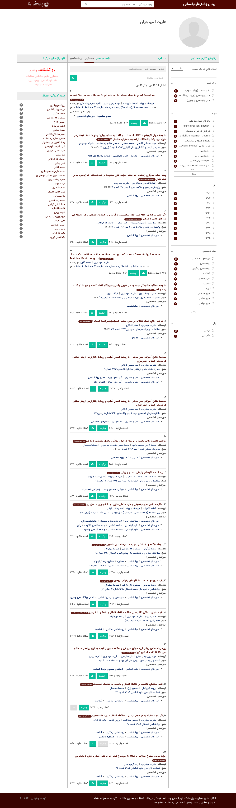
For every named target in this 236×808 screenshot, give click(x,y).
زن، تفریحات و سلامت (111, 521)
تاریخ (37, 80)
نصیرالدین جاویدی (96, 477)
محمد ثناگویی (149, 549)
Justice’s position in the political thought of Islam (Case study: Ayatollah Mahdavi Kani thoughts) (115, 256)
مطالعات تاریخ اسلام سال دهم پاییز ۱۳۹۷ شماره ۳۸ (135, 329)
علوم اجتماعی (131, 525)
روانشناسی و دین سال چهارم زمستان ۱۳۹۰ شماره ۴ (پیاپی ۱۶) (130, 589)
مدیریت (134, 457)
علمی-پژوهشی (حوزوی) (193, 100)
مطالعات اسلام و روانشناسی (193, 141)
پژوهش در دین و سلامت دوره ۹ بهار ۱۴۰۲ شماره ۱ (136, 187)
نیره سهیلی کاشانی (129, 365)
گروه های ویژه (115, 377)
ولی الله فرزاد (99, 720)
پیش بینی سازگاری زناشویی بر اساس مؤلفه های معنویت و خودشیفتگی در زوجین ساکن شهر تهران (119, 177)
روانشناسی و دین (193, 156)
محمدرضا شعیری (133, 477)
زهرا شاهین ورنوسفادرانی (144, 183)
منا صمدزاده (150, 477)
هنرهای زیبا (116, 422)
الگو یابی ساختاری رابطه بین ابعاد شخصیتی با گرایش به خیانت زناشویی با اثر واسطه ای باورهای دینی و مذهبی (119, 217)
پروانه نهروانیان (117, 616)
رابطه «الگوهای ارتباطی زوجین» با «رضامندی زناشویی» (127, 545)
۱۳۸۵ (193, 238)
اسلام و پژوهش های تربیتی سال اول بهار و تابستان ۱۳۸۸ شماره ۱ (128, 660)
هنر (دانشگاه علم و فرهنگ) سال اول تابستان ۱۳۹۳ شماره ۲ (132, 369)
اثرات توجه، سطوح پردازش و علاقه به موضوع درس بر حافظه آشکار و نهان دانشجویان (120, 757)
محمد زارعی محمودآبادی (144, 445)
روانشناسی (133, 489)
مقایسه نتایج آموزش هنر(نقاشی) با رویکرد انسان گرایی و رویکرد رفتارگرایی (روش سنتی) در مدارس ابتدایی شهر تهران (119, 403)
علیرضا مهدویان (147, 103)
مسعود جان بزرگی (131, 549)
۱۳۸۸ (193, 233)
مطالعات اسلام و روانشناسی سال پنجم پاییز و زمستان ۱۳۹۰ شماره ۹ (128, 553)
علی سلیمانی (127, 656)
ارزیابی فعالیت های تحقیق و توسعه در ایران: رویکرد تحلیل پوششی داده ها (120, 441)
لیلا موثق (152, 223)
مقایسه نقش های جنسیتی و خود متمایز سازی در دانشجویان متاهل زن (118, 504)
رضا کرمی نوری (131, 764)
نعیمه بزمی (94, 656)
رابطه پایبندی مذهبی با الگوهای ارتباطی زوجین (131, 581)
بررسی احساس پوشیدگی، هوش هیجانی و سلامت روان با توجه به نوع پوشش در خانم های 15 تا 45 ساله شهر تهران (120, 650)
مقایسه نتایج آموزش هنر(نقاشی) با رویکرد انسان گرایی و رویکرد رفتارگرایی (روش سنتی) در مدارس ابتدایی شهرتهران (119, 359)
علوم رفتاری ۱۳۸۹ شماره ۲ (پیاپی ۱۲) (142, 621)
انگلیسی (193, 336)
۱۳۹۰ (193, 223)
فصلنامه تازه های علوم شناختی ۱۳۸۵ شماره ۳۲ (138, 768)
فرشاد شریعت (130, 103)
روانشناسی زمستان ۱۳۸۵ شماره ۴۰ (143, 724)
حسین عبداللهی (130, 720)
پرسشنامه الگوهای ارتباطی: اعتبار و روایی (135, 472)
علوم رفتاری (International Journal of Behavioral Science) (192, 146)
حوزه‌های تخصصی (86, 116)
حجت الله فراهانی (105, 223)
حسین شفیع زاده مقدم (108, 143)
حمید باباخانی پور (147, 293)
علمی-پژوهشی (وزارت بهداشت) (193, 96)
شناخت (193, 274)
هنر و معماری (131, 377)
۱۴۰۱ (193, 203)
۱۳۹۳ (193, 213)
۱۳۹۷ (193, 208)
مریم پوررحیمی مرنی (146, 656)
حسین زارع (150, 616)
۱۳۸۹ (193, 228)
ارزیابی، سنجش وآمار (114, 489)
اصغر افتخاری (131, 325)
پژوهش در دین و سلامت (193, 131)
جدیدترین (89, 58)
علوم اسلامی (132, 669)
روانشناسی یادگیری (115, 629)
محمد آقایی (85, 262)
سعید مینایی (128, 143)
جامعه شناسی (115, 525)
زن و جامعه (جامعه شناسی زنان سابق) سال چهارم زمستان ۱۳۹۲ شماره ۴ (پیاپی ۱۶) (120, 513)
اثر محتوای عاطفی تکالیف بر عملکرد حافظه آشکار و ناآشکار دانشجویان (117, 612)
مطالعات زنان (131, 521)
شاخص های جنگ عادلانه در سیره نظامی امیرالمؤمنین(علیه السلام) (121, 321)
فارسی (193, 331)
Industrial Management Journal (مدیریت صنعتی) (192, 136)
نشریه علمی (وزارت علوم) (193, 91)
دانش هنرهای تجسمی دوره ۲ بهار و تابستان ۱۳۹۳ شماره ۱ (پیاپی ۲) (127, 413)
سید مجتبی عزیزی (111, 103)
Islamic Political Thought (193, 126)
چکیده (134, 123)
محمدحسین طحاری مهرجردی (115, 445)
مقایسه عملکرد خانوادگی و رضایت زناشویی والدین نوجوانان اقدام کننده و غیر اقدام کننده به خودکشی (119, 287)
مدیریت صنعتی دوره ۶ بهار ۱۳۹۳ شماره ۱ (140, 449)
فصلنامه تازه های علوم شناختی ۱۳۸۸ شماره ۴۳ (137, 692)
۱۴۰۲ (193, 198)
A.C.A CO (25, 798)
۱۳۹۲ (193, 218)
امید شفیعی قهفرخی (90, 103)
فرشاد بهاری (112, 293)
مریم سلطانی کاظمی (146, 143)
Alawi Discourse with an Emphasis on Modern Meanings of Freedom (112, 97)
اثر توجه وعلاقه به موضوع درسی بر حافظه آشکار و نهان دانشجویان (120, 716)
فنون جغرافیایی (120, 156)
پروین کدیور (114, 720)
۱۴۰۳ (193, 193)
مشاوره (120, 561)
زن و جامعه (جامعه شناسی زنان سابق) (192, 166)
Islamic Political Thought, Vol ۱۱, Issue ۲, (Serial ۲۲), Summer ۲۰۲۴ (112, 107)
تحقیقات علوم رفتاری (193, 161)
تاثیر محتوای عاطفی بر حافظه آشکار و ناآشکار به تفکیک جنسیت (121, 684)
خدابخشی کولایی (114, 508)
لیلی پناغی (122, 223)
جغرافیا (134, 156)
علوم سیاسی (38, 84)
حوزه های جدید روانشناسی (111, 597)
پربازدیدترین (76, 58)
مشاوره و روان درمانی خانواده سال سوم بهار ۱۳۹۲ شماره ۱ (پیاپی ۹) (128, 481)
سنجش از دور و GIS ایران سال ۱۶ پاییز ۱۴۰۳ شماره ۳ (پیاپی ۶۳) (129, 147)
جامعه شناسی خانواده (94, 525)
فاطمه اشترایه (149, 508)
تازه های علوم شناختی (193, 121)
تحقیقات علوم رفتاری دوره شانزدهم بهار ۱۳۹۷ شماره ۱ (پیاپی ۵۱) (129, 298)
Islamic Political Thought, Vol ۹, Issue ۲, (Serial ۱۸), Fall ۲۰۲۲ (109, 267)
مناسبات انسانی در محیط (112, 566)
